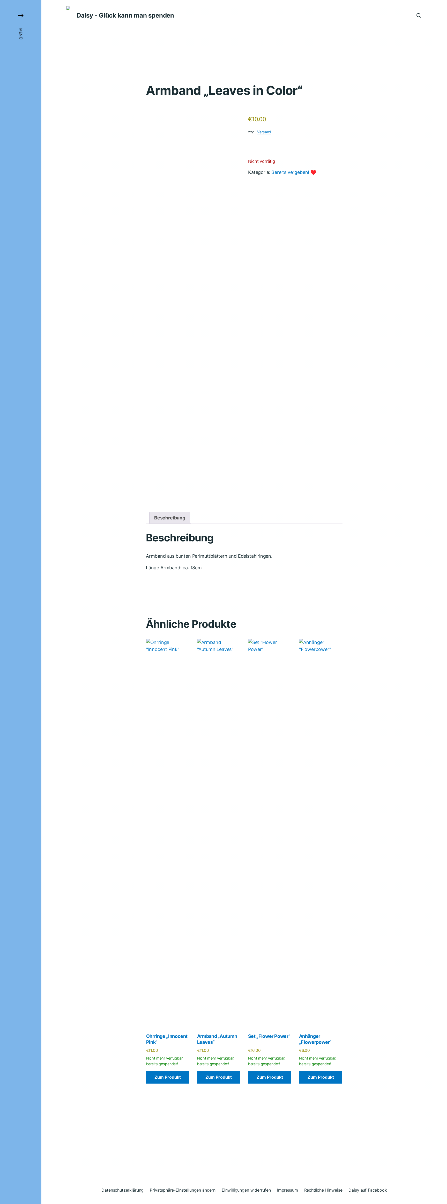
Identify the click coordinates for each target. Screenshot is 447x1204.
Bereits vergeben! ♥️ (293, 172)
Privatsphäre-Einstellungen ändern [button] (182, 1190)
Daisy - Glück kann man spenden (125, 15)
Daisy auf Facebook (367, 1190)
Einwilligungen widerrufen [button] (246, 1190)
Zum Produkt (167, 1077)
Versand (264, 132)
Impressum (287, 1190)
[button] (20, 602)
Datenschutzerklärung (122, 1190)
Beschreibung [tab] (169, 517)
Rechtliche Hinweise (323, 1190)
